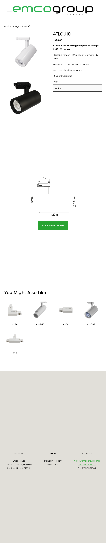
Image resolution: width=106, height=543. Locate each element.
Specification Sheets (53, 225)
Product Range (11, 26)
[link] (25, 52)
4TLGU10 (26, 26)
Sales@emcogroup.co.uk (87, 460)
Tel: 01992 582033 (87, 464)
